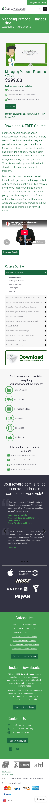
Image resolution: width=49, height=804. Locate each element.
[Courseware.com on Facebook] (11, 750)
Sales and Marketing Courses (24, 641)
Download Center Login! (24, 707)
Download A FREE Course (25, 126)
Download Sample (10, 252)
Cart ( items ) (37, 2)
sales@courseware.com (21, 725)
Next (43, 531)
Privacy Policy (6, 772)
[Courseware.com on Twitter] (17, 750)
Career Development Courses (24, 628)
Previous (5, 531)
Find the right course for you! (24, 656)
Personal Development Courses (24, 637)
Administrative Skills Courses (24, 624)
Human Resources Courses (24, 632)
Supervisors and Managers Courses (24, 645)
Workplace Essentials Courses (24, 649)
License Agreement (8, 774)
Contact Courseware (18, 741)
